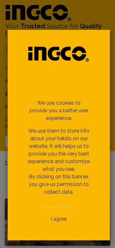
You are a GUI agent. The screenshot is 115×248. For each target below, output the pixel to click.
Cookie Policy (57, 207)
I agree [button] (59, 219)
